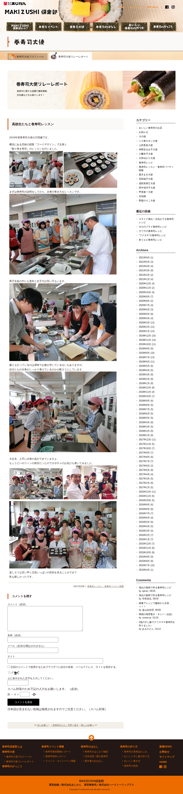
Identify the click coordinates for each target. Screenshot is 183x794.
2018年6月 (144, 413)
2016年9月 (144, 504)
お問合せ (164, 751)
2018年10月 (145, 396)
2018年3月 (144, 426)
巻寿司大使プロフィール (30, 56)
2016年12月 (145, 491)
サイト (11, 656)
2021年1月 (144, 279)
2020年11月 (145, 287)
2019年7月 (144, 357)
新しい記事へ (87, 725)
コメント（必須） (18, 604)
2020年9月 (144, 296)
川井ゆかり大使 (147, 158)
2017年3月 (144, 478)
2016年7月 (144, 513)
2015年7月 (144, 565)
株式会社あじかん (15, 3)
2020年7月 (144, 305)
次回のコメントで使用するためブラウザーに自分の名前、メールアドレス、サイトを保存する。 (64, 667)
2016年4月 (144, 526)
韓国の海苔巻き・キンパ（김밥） (156, 614)
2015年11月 (145, 548)
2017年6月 (144, 465)
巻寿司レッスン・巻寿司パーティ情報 (105, 586)
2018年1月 (144, 435)
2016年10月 (145, 500)
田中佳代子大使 (147, 187)
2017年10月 (145, 448)
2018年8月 (144, 405)
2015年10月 (145, 552)
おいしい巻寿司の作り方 (134, 27)
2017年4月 (144, 474)
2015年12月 (145, 543)
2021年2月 (144, 275)
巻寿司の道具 (131, 765)
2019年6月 (144, 361)
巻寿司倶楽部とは (12, 746)
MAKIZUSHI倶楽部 (91, 781)
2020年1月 (144, 331)
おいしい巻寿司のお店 (150, 127)
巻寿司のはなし (106, 27)
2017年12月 (145, 439)
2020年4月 (144, 318)
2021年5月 (144, 261)
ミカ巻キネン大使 (148, 141)
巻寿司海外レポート (55, 756)
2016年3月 (144, 530)
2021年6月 (144, 257)
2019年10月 (145, 344)
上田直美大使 (146, 145)
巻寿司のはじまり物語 (96, 751)
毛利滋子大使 (146, 179)
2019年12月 (145, 335)
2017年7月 (144, 461)
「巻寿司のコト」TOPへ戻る (64, 725)
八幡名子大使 (146, 153)
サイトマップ (135, 7)
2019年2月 (144, 379)
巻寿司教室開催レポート (58, 751)
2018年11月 (145, 392)
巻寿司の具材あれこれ (135, 751)
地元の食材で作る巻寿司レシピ (155, 587)
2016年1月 (144, 539)
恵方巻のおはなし (94, 761)
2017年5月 (144, 470)
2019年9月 (144, 348)
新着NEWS (165, 746)
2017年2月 (144, 483)
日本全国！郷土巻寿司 (96, 756)
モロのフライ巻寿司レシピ (153, 226)
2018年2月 (144, 431)
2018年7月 (144, 409)
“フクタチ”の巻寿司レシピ (152, 235)
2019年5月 (144, 366)
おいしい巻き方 (132, 761)
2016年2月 (144, 535)
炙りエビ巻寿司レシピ (150, 239)
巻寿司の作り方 (129, 746)
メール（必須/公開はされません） (27, 645)
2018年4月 (144, 422)
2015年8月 (144, 561)
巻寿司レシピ (146, 162)
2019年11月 (145, 340)
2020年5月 (144, 314)
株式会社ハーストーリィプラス (116, 784)
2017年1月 (144, 487)
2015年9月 (144, 556)
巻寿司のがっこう (163, 27)
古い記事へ (42, 725)
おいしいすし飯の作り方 (137, 756)
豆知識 (142, 196)
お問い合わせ (153, 7)
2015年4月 (144, 569)
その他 (142, 136)
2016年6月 (144, 517)
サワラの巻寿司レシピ (150, 231)
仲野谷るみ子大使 (148, 149)
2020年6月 (144, 309)
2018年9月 (144, 400)
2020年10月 (145, 292)
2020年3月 (144, 322)
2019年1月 (144, 383)
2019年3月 (144, 374)
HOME (121, 7)
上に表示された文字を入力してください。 (31, 678)
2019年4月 (144, 370)
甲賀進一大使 (146, 192)
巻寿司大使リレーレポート (73, 56)
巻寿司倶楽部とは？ (20, 27)
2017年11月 (145, 444)
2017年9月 (144, 452)
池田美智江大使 (147, 183)
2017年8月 (144, 457)
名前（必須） (15, 635)
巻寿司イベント (48, 27)
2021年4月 (144, 266)
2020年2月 (144, 327)
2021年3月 (144, 270)
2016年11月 (145, 496)
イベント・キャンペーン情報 (60, 761)
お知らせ (143, 132)
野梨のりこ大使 (147, 200)
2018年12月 (145, 387)
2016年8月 (144, 509)
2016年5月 (144, 522)
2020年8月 (144, 301)
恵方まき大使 (146, 174)
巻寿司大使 (77, 27)
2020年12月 (145, 283)
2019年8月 (144, 352)
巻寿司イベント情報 (52, 746)
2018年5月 (144, 418)
